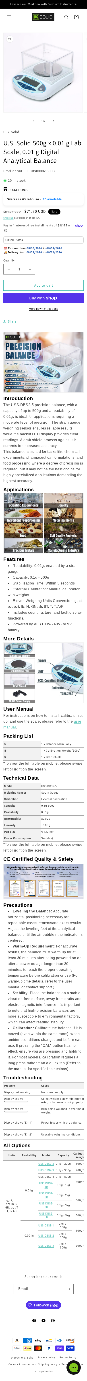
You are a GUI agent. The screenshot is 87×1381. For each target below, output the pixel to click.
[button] (9, 17)
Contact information (21, 1364)
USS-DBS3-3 (46, 1245)
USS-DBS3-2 (46, 1235)
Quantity (8, 260)
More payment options (43, 308)
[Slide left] (34, 121)
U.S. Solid (27, 1357)
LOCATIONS (17, 190)
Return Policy (68, 1357)
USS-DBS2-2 (46, 1163)
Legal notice (45, 1371)
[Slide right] (53, 121)
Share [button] (12, 321)
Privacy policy (46, 1357)
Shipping (8, 218)
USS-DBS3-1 (46, 1225)
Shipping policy (47, 1364)
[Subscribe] (68, 1289)
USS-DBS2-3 (46, 1170)
